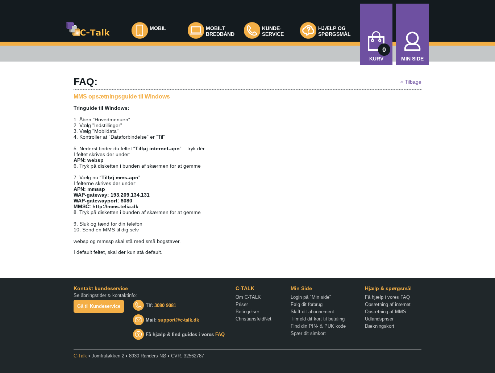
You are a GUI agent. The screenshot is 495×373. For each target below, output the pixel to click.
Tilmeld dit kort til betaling (318, 319)
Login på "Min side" (311, 297)
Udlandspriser (379, 319)
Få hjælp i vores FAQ (387, 297)
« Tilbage (410, 82)
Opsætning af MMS (385, 311)
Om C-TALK (248, 297)
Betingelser (247, 311)
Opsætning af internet (388, 304)
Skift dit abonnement (312, 311)
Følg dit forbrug (307, 304)
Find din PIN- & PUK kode (318, 326)
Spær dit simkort (308, 333)
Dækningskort (379, 326)
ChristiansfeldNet (253, 319)
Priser (242, 304)
